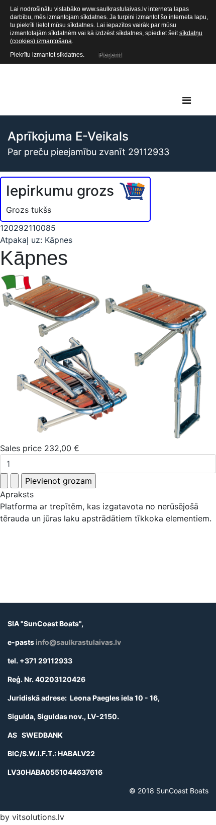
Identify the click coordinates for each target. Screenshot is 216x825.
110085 (42, 228)
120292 (14, 228)
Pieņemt (109, 54)
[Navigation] (186, 100)
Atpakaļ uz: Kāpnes (36, 240)
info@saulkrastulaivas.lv (78, 642)
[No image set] (108, 358)
